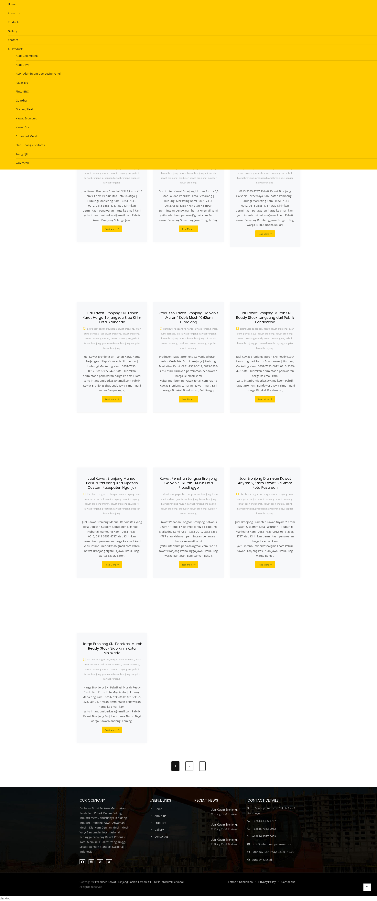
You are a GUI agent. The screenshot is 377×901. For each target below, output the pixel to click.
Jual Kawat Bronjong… (225, 809)
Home (12, 4)
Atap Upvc (22, 65)
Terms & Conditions (240, 882)
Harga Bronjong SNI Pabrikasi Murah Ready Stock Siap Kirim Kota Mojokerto (112, 648)
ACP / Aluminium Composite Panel (38, 73)
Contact (13, 40)
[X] (109, 861)
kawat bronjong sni (121, 669)
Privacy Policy (267, 882)
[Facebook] (82, 861)
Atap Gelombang (27, 56)
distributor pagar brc (98, 659)
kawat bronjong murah (97, 669)
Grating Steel (24, 109)
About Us (14, 13)
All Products (16, 49)
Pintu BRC (22, 91)
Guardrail (22, 100)
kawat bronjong (131, 664)
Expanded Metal (26, 136)
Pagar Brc (22, 82)
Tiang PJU (22, 154)
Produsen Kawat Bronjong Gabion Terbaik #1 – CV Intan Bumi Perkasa (139, 882)
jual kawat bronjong (110, 664)
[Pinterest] (100, 861)
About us (160, 816)
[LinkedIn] (91, 861)
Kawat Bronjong (26, 118)
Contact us (161, 836)
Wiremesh (22, 163)
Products (13, 22)
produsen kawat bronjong (116, 674)
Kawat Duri (23, 127)
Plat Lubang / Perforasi (31, 145)
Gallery (12, 31)
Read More (110, 730)
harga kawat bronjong (122, 659)
